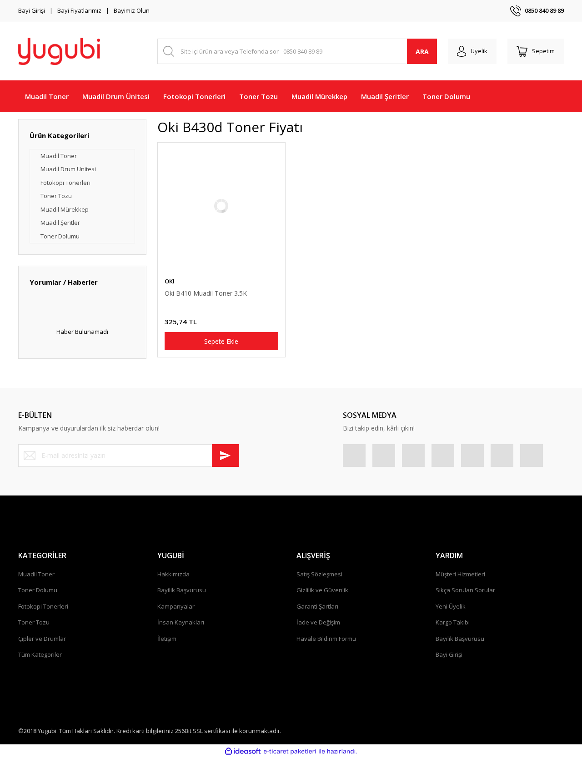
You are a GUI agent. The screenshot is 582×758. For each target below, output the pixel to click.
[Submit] (225, 455)
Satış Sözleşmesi (319, 574)
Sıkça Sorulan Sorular (465, 590)
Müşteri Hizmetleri (460, 574)
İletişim (166, 638)
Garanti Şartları (317, 606)
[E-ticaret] (289, 751)
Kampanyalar (176, 606)
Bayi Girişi (31, 10)
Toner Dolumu (37, 590)
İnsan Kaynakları (180, 622)
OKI (170, 281)
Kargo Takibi (453, 622)
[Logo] (59, 51)
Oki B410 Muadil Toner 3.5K (206, 293)
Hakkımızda (173, 574)
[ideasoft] (243, 751)
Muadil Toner (36, 574)
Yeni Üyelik (451, 606)
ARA (422, 51)
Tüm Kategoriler (40, 654)
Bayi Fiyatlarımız (79, 10)
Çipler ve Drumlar (42, 638)
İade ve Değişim (318, 622)
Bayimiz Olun (132, 10)
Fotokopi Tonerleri (43, 606)
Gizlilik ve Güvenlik (322, 590)
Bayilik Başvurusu (181, 590)
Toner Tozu (34, 622)
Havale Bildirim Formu (326, 638)
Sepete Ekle (221, 341)
